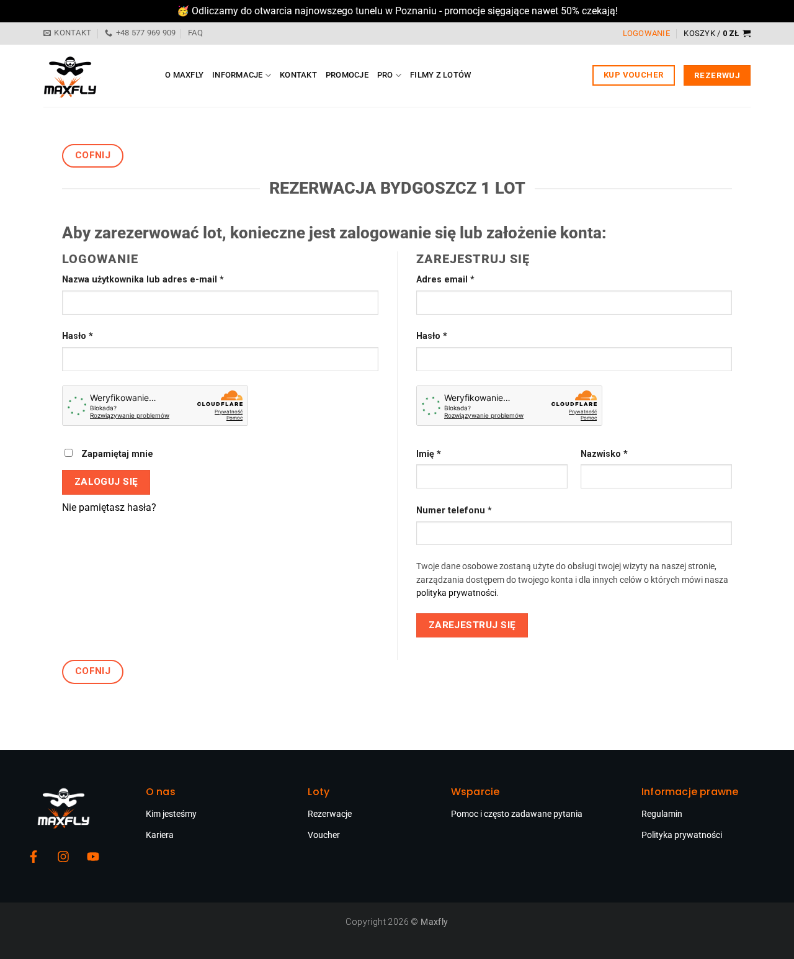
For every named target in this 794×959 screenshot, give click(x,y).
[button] (717, 33)
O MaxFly (184, 74)
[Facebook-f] (33, 856)
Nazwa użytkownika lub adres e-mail (166, 278)
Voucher (324, 835)
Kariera (160, 835)
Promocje (347, 74)
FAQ (195, 32)
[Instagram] (63, 856)
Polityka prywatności (681, 835)
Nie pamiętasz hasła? (109, 507)
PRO (385, 74)
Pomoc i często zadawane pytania (516, 814)
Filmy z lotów (440, 74)
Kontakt (298, 74)
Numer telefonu (454, 510)
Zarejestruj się (472, 625)
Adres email (468, 278)
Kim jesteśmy (171, 814)
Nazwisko (604, 454)
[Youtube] (93, 856)
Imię (428, 454)
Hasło (100, 335)
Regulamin (661, 814)
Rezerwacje (330, 814)
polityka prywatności (456, 593)
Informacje (237, 74)
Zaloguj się (106, 481)
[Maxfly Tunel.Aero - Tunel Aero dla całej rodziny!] (94, 76)
